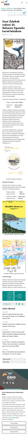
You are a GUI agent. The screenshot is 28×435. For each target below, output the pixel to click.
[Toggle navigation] (22, 2)
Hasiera (3, 8)
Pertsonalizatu (14, 427)
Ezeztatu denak (14, 431)
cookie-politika (15, 417)
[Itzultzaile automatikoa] (24, 12)
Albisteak (9, 8)
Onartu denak (14, 423)
